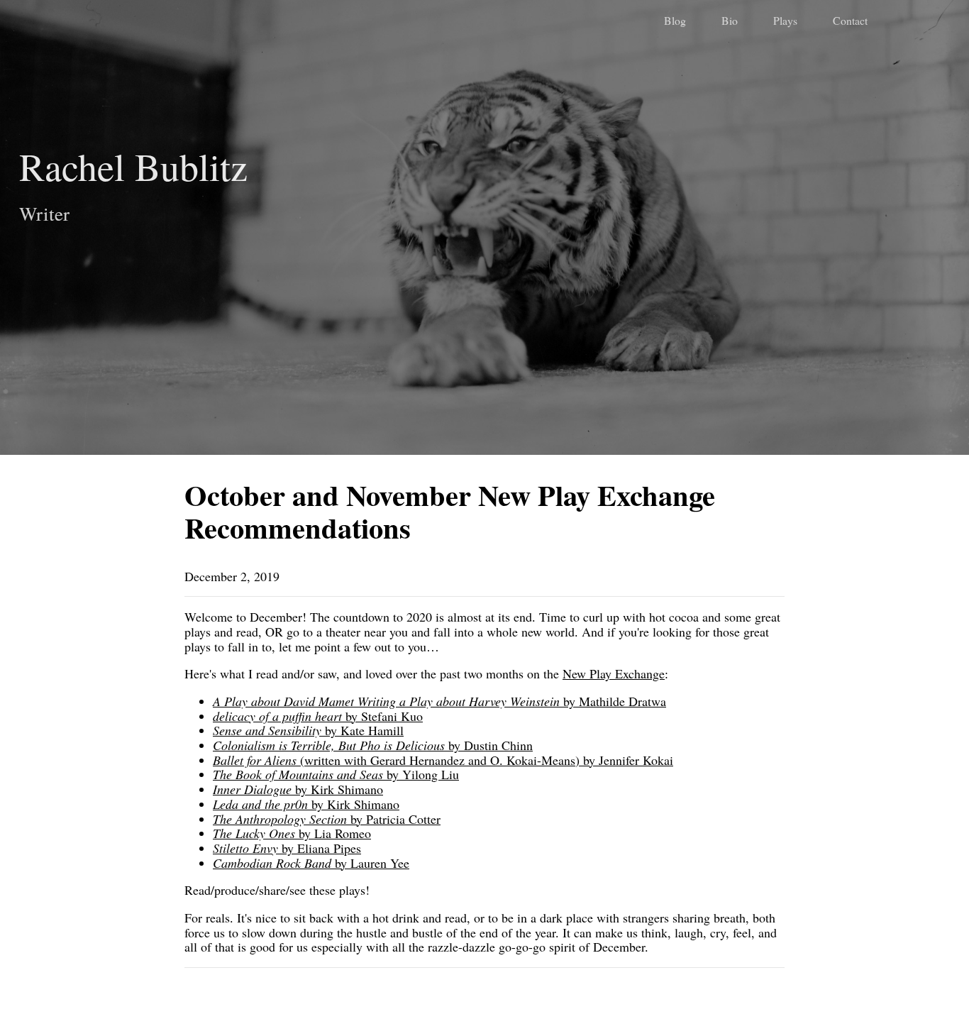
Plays (785, 20)
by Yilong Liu (336, 774)
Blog (675, 20)
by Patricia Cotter (327, 818)
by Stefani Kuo (318, 716)
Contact (850, 20)
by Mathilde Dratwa (439, 701)
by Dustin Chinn (373, 745)
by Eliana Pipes (287, 847)
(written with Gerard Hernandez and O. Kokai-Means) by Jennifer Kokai (443, 760)
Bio (729, 20)
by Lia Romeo (292, 833)
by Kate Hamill (308, 730)
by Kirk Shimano (298, 789)
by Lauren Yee (311, 862)
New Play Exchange (614, 673)
